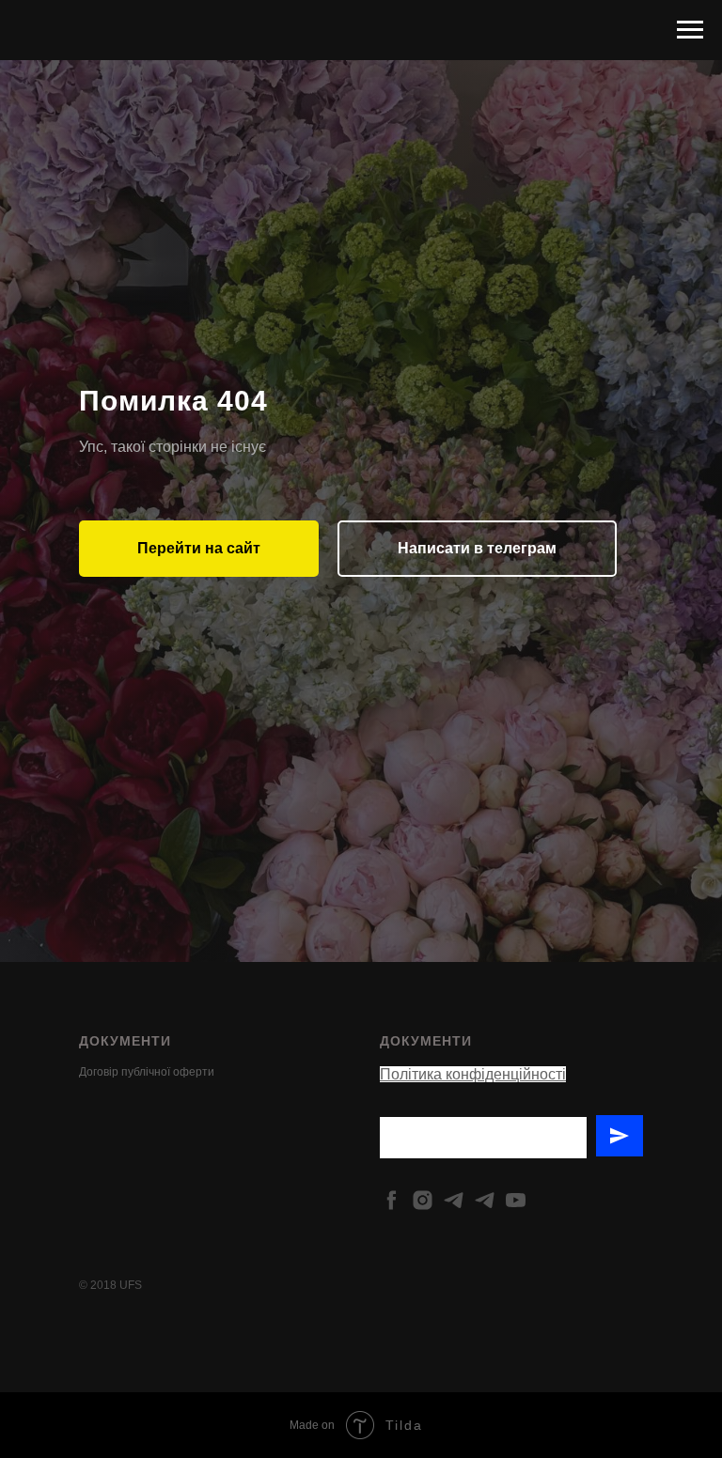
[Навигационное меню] (690, 30)
